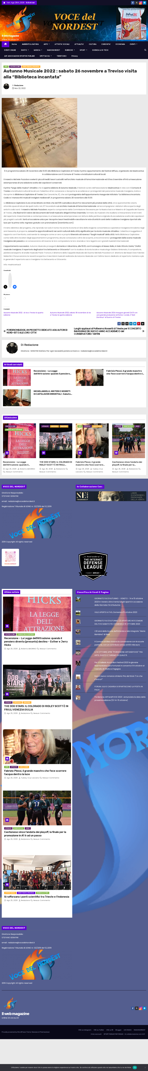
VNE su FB (109, 1030)
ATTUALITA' (45, 426)
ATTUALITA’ (79, 44)
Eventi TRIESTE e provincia (26, 893)
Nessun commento (14, 472)
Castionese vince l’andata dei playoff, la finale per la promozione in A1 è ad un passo (128, 465)
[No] (145, 1067)
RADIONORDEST (53, 50)
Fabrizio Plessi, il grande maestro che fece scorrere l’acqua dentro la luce (125, 374)
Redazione (18, 85)
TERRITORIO (61, 56)
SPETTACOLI (45, 56)
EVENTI (133, 44)
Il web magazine (10, 35)
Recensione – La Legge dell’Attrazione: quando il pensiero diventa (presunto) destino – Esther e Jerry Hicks (53, 375)
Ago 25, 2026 (11, 469)
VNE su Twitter (99, 1030)
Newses (35, 1032)
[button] (145, 50)
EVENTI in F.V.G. (128, 426)
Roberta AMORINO (27, 469)
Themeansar (45, 1032)
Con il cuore (97, 426)
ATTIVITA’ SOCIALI (62, 44)
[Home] (5, 44)
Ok (135, 1067)
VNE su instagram (84, 1030)
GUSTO (24, 50)
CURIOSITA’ (106, 44)
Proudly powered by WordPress (14, 1032)
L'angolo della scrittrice (14, 430)
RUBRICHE (69, 50)
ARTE (46, 44)
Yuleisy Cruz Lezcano (30, 778)
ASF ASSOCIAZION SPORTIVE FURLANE (19, 56)
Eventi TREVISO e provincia (31, 66)
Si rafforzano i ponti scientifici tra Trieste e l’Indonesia (36, 896)
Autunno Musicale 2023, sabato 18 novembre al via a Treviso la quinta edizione (70, 313)
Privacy (75, 56)
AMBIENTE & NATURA (30, 44)
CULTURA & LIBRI (15, 66)
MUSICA (37, 50)
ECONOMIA (120, 44)
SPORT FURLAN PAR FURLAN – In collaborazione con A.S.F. (124, 1034)
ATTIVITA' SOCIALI (10, 893)
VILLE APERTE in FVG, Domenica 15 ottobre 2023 (115, 612)
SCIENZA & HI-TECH (100, 50)
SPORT (83, 50)
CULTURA (92, 44)
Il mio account (96, 1034)
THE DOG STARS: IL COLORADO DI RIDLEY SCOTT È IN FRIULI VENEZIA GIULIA (55, 465)
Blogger (119, 1030)
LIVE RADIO (128, 1030)
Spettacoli (54, 426)
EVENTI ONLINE (10, 50)
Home (14, 44)
